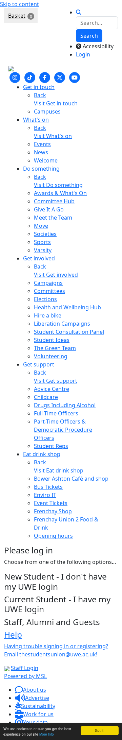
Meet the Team (53, 217)
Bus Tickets (48, 487)
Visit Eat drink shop (58, 470)
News (41, 152)
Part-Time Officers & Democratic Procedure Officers (63, 430)
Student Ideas (51, 340)
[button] (30, 689)
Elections (45, 299)
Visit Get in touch (56, 103)
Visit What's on (53, 136)
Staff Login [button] (24, 668)
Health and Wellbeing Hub (67, 307)
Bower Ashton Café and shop (71, 478)
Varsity (43, 250)
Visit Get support (55, 380)
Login (83, 54)
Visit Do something (58, 185)
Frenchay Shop (53, 511)
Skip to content (19, 4)
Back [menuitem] (40, 95)
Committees (49, 291)
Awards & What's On (60, 193)
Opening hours (53, 535)
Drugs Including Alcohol (65, 405)
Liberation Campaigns (62, 323)
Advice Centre (51, 389)
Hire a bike (47, 315)
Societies (45, 234)
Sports (42, 242)
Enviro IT (45, 495)
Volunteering (50, 356)
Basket (16, 15)
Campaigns (48, 283)
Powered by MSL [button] (25, 676)
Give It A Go (49, 209)
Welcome (46, 160)
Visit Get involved (56, 274)
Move (41, 225)
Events (42, 144)
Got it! (99, 730)
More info (46, 734)
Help (13, 634)
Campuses (47, 111)
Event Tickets (50, 503)
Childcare (46, 397)
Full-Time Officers (56, 413)
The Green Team (55, 348)
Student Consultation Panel (69, 331)
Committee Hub (54, 201)
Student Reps (51, 446)
